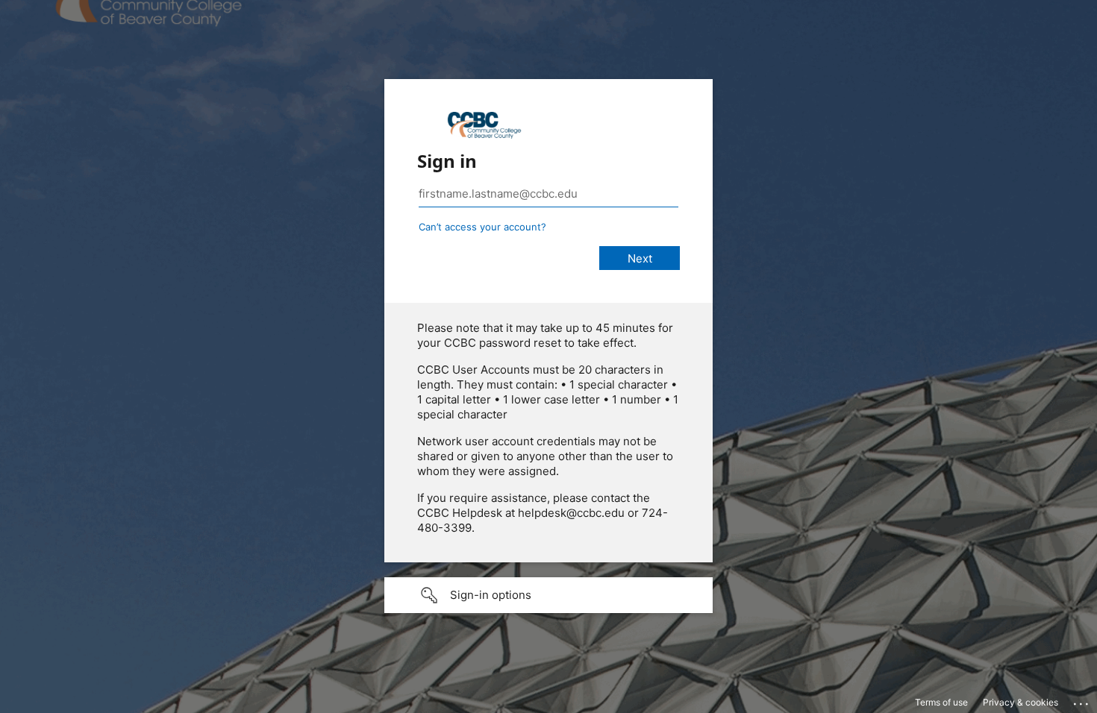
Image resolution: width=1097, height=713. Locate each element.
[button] (548, 595)
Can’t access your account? (482, 227)
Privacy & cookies (1020, 702)
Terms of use (941, 702)
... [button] (1082, 700)
